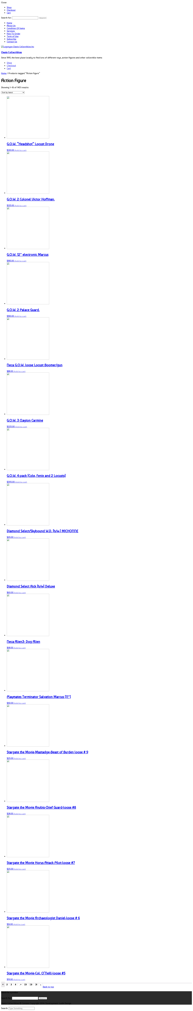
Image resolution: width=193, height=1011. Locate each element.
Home (9, 23)
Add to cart (20, 150)
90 (31, 984)
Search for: (6, 17)
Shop (9, 7)
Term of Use (13, 36)
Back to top (48, 986)
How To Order (13, 33)
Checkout (11, 10)
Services (11, 31)
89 (25, 984)
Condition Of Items (16, 28)
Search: (4, 1008)
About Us (11, 25)
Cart (9, 12)
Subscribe (11, 39)
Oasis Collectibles (11, 52)
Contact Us (12, 41)
